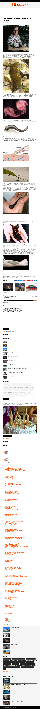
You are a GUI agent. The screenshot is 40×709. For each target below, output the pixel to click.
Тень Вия (6, 501)
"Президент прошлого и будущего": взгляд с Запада (15, 470)
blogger (35, 300)
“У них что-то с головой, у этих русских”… (13, 612)
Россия (9, 658)
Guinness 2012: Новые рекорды (11, 548)
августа (6, 614)
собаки (5, 667)
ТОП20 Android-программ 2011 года (11, 497)
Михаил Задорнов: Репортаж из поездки (12, 482)
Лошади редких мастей (19, 291)
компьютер (14, 662)
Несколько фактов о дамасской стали (14, 344)
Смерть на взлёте (8, 598)
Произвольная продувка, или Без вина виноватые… (15, 537)
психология (28, 392)
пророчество (22, 392)
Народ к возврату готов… (9, 498)
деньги (18, 385)
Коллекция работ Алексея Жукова (11, 604)
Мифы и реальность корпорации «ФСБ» (12, 540)
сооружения (14, 667)
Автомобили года (8, 485)
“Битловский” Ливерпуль (9, 609)
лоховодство (31, 662)
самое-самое (29, 665)
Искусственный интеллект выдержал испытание (14, 591)
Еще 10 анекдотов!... (7, 438)
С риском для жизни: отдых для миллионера (13, 583)
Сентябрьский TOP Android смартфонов (12, 601)
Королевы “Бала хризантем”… (10, 506)
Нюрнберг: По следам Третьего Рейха (12, 493)
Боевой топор (7, 532)
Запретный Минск (8, 600)
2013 (5, 459)
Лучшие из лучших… (8, 571)
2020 (5, 451)
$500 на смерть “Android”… (10, 524)
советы (9, 667)
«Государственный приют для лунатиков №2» (13, 514)
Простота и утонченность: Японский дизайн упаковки (15, 585)
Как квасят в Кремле (9, 494)
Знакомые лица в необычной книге (11, 520)
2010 (5, 624)
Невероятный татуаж (9, 573)
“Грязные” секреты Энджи (10, 478)
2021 (5, 450)
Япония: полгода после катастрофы (11, 566)
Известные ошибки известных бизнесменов (13, 530)
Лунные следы (7, 574)
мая (5, 618)
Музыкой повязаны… (9, 507)
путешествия (23, 665)
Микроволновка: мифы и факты (11, 529)
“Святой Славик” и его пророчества (12, 535)
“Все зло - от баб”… (8, 599)
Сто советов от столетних (9, 401)
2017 (5, 454)
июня (6, 617)
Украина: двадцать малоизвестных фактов (13, 596)
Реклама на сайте (5, 671)
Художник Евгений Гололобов (10, 528)
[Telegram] (13, 331)
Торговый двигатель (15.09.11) (10, 559)
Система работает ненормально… (11, 499)
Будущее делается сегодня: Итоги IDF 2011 (13, 468)
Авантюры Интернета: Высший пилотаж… (13, 584)
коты (22, 662)
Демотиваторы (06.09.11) (9, 605)
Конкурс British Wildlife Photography (12, 590)
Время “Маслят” (8, 508)
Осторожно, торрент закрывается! (11, 597)
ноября (6, 463)
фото (14, 395)
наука (17, 390)
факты (10, 395)
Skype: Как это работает (9, 486)
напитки (13, 663)
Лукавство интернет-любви (10, 555)
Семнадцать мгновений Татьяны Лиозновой (13, 469)
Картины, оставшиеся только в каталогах (18, 695)
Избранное (10, 9)
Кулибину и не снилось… (9, 477)
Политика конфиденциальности (7, 672)
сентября (7, 466)
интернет (31, 387)
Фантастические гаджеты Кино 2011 (12, 525)
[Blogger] (9, 331)
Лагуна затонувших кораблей (10, 558)
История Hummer (10, 376)
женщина (29, 385)
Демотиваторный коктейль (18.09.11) (12, 543)
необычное (21, 390)
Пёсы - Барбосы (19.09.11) (9, 531)
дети (22, 385)
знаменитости (20, 387)
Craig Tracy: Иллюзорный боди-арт (11, 467)
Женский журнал (17, 9)
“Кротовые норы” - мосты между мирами (18, 678)
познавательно (10, 392)
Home (4, 16)
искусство (5, 662)
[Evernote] (11, 331)
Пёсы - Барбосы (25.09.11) (9, 500)
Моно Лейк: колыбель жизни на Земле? (12, 513)
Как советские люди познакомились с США (13, 586)
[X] (7, 331)
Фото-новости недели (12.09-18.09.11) (12, 544)
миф (4, 390)
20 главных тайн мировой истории (17, 701)
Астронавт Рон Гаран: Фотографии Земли (13, 484)
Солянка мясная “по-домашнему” (11, 536)
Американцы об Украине (9, 578)
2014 (5, 458)
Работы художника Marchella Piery (11, 491)
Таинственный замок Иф (11, 348)
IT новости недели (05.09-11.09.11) (11, 592)
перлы (32, 390)
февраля (6, 621)
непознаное (27, 390)
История (5, 658)
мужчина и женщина (10, 390)
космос (19, 662)
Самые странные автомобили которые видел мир (19, 690)
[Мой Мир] (6, 331)
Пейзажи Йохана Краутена (10, 551)
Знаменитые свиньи (8, 563)
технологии (5, 395)
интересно (11, 16)
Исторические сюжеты (26, 9)
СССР (13, 658)
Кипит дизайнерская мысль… (10, 539)
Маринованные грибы (9, 476)
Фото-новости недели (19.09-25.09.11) (12, 505)
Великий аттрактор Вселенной (6, 292)
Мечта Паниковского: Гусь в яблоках (12, 581)
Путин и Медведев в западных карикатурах (13, 575)
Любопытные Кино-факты (10, 554)
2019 (5, 452)
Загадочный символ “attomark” (11, 553)
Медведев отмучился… (9, 510)
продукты (16, 392)
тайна (19, 667)
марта (6, 620)
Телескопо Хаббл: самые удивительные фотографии (15, 562)
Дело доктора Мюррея (9, 487)
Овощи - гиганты (8, 515)
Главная (5, 9)
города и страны (6, 385)
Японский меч (7, 577)
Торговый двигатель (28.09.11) (10, 490)
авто (16, 658)
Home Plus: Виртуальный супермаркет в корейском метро (16, 576)
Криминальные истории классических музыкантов (16, 372)
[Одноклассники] (4, 331)
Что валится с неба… (9, 502)
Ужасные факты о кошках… (10, 512)
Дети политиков (8, 561)
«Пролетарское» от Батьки (10, 483)
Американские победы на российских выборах (14, 521)
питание (5, 392)
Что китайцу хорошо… (9, 522)
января (6, 622)
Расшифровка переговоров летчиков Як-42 (13, 538)
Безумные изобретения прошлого (13, 352)
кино (9, 662)
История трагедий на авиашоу (11, 523)
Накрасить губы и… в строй (10, 570)
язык (25, 395)
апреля (6, 619)
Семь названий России (30, 291)
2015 (5, 457)
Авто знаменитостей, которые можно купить (13, 567)
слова (34, 665)
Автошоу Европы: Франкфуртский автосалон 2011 (14, 552)
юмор (21, 395)
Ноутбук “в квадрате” (9, 560)
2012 (5, 460)
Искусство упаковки (8, 613)
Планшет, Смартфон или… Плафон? (11, 516)
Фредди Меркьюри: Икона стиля (11, 606)
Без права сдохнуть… (9, 569)
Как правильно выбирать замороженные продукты (19, 684)
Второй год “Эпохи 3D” (9, 607)
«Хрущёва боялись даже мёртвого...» (12, 545)
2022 (5, 449)
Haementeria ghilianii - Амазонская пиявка (13, 479)
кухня (26, 662)
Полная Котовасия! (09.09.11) (10, 593)
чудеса (17, 395)
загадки (10, 387)
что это (28, 667)
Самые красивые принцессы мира (11, 492)
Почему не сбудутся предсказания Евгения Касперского (17, 368)
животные (7, 16)
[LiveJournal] (10, 331)
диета (25, 385)
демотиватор (13, 385)
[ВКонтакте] (3, 331)
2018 (5, 453)
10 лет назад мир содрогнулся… (11, 589)
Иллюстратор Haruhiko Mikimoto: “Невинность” (14, 568)
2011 (5, 461)
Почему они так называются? (10, 517)
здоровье (14, 387)
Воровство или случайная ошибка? (11, 608)
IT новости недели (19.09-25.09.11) (11, 509)
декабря (6, 462)
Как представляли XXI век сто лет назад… (13, 471)
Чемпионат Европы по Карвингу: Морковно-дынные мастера (16, 546)
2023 (5, 447)
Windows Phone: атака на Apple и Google (12, 582)
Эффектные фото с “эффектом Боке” (12, 547)
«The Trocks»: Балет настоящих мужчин (12, 475)
